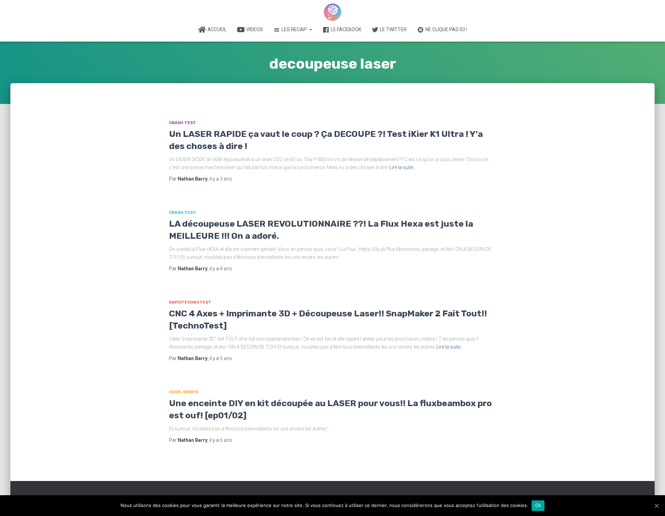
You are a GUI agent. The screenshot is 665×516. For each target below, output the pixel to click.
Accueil (217, 29)
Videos (254, 29)
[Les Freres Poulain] (332, 12)
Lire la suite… (402, 167)
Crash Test (182, 122)
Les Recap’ (295, 29)
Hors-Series (183, 392)
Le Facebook (346, 29)
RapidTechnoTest (190, 302)
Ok (538, 505)
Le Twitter (393, 29)
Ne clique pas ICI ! (446, 29)
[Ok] (656, 505)
